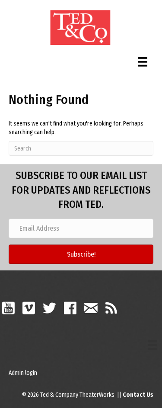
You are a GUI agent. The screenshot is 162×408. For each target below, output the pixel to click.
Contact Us (138, 395)
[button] (81, 254)
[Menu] (142, 60)
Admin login (23, 373)
